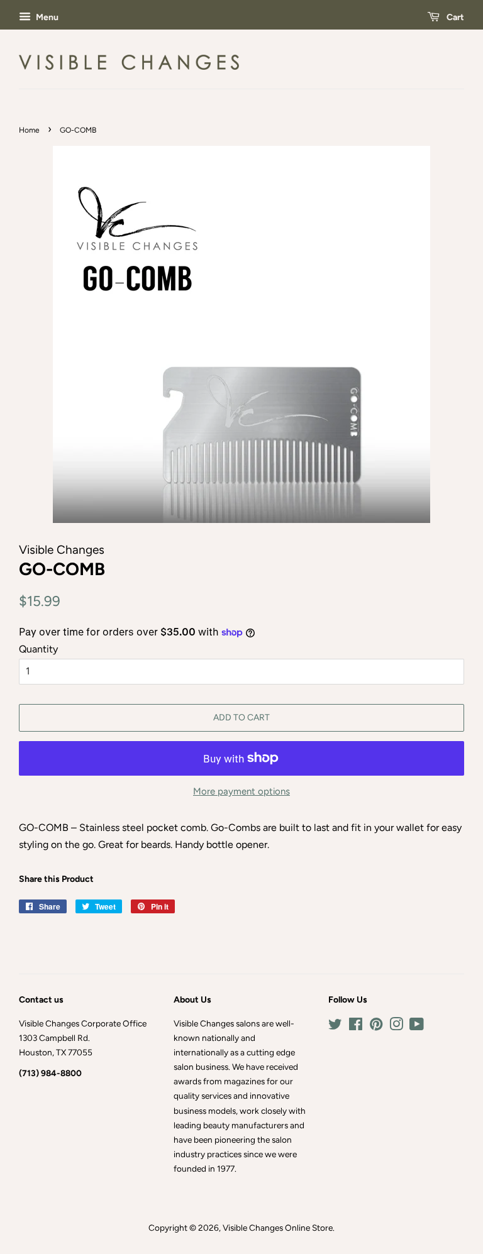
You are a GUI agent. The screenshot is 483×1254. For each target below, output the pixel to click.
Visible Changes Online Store (278, 1228)
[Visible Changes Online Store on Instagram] (396, 1026)
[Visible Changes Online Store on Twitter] (335, 1026)
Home (29, 130)
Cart (454, 17)
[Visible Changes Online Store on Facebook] (355, 1026)
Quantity (38, 649)
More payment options (241, 791)
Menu (46, 17)
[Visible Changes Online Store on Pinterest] (376, 1026)
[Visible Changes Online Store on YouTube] (416, 1026)
